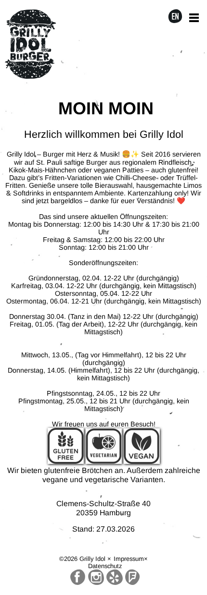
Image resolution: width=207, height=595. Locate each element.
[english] (175, 17)
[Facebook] (78, 577)
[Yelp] (114, 577)
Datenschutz (105, 566)
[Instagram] (96, 577)
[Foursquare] (132, 577)
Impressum (129, 558)
